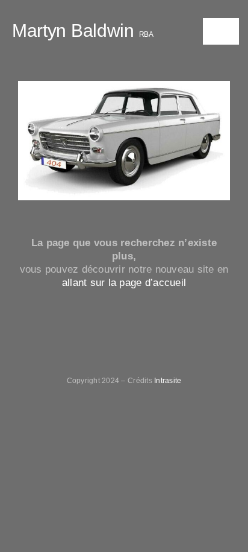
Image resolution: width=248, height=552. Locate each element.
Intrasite (167, 380)
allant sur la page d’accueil (124, 282)
